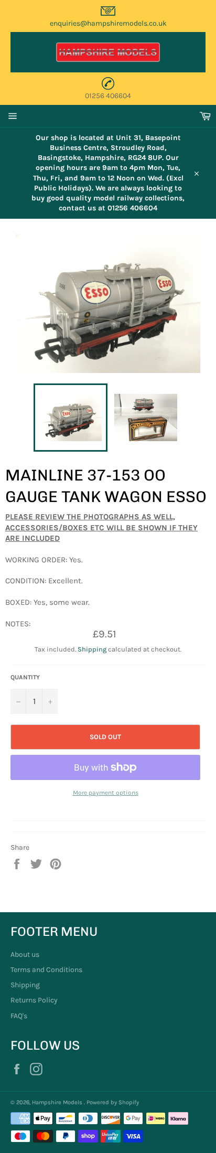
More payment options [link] (105, 792)
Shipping (92, 649)
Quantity (25, 677)
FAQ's (18, 1015)
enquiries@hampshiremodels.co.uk (108, 23)
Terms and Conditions (46, 969)
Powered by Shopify (113, 1102)
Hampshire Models (58, 1102)
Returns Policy (34, 1000)
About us (24, 954)
